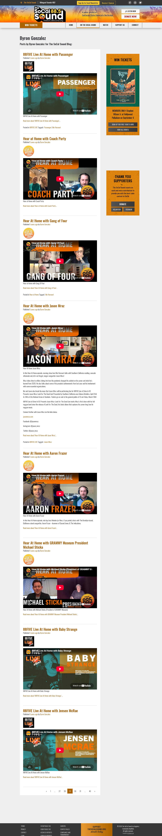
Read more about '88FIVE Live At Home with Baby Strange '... (43, 695)
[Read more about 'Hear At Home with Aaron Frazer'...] (28, 465)
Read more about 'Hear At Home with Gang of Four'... (40, 287)
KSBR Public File (46, 829)
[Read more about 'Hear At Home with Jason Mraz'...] (28, 318)
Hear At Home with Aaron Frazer (45, 453)
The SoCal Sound (29, 2)
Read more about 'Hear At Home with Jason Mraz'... (39, 435)
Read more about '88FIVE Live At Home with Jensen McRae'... (42, 777)
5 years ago (34, 57)
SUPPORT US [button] (120, 25)
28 (65, 791)
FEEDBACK (129, 209)
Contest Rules (65, 829)
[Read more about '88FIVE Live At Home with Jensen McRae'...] (28, 723)
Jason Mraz (48, 441)
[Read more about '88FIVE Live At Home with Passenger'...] (28, 66)
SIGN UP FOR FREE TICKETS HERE (123, 124)
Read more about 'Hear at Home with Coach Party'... (40, 205)
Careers (63, 826)
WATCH (105, 25)
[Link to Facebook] (130, 2)
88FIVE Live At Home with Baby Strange (50, 629)
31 (80, 791)
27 (60, 791)
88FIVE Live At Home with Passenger (48, 54)
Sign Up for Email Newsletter (88, 3)
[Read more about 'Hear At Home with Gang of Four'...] (28, 233)
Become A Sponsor (108, 3)
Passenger (47, 127)
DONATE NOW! (130, 16)
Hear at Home (34, 294)
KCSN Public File (46, 826)
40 (90, 791)
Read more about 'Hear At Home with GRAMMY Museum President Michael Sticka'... (50, 614)
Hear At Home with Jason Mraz (43, 305)
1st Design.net (130, 833)
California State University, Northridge (97, 15)
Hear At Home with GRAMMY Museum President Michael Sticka (55, 545)
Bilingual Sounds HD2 (47, 2)
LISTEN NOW (131, 11)
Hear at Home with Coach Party (44, 138)
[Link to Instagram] (135, 2)
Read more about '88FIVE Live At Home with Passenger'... (41, 120)
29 (70, 791)
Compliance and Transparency (65, 833)
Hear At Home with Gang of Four (45, 220)
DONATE (122, 204)
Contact (23, 832)
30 (75, 791)
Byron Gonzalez (45, 57)
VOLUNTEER (117, 209)
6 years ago (34, 714)
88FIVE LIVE (33, 127)
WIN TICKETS (31, 25)
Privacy (23, 829)
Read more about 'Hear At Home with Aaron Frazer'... (40, 528)
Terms (23, 826)
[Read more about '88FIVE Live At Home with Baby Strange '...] (28, 641)
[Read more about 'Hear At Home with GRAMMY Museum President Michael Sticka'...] (28, 559)
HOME (71, 25)
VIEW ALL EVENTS (123, 129)
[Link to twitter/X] (140, 2)
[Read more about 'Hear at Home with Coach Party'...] (28, 151)
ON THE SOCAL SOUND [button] (88, 25)
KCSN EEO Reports (46, 832)
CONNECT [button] (135, 25)
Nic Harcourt (57, 127)
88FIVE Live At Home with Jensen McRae (50, 710)
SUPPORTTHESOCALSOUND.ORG (97, 829)
